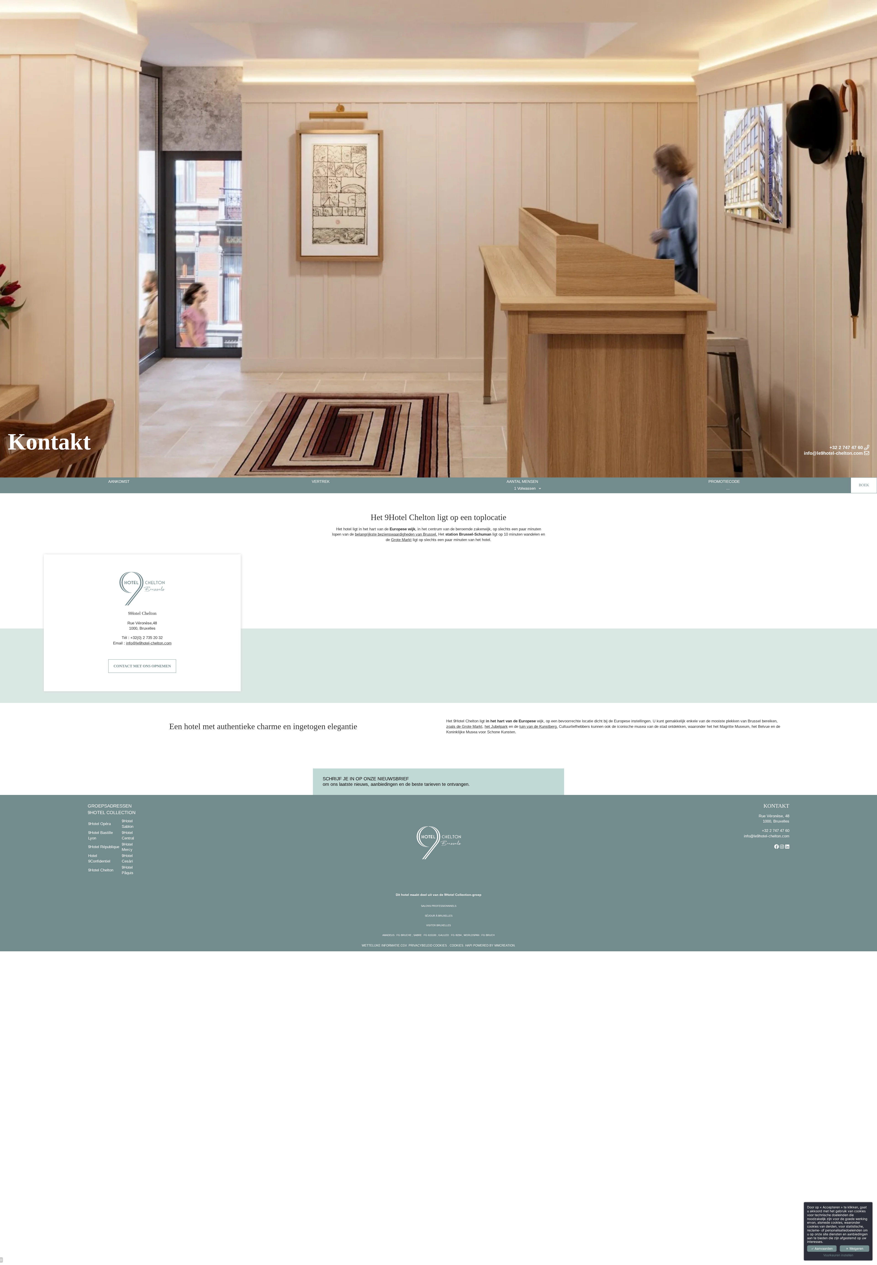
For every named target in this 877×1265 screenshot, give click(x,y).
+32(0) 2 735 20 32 (146, 638)
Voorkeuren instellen (838, 1255)
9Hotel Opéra (99, 824)
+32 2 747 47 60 (775, 830)
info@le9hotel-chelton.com (766, 836)
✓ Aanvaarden (822, 1248)
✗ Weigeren (854, 1248)
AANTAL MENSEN (522, 482)
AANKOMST (118, 482)
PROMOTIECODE (724, 482)
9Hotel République (103, 847)
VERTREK (321, 482)
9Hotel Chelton (100, 870)
